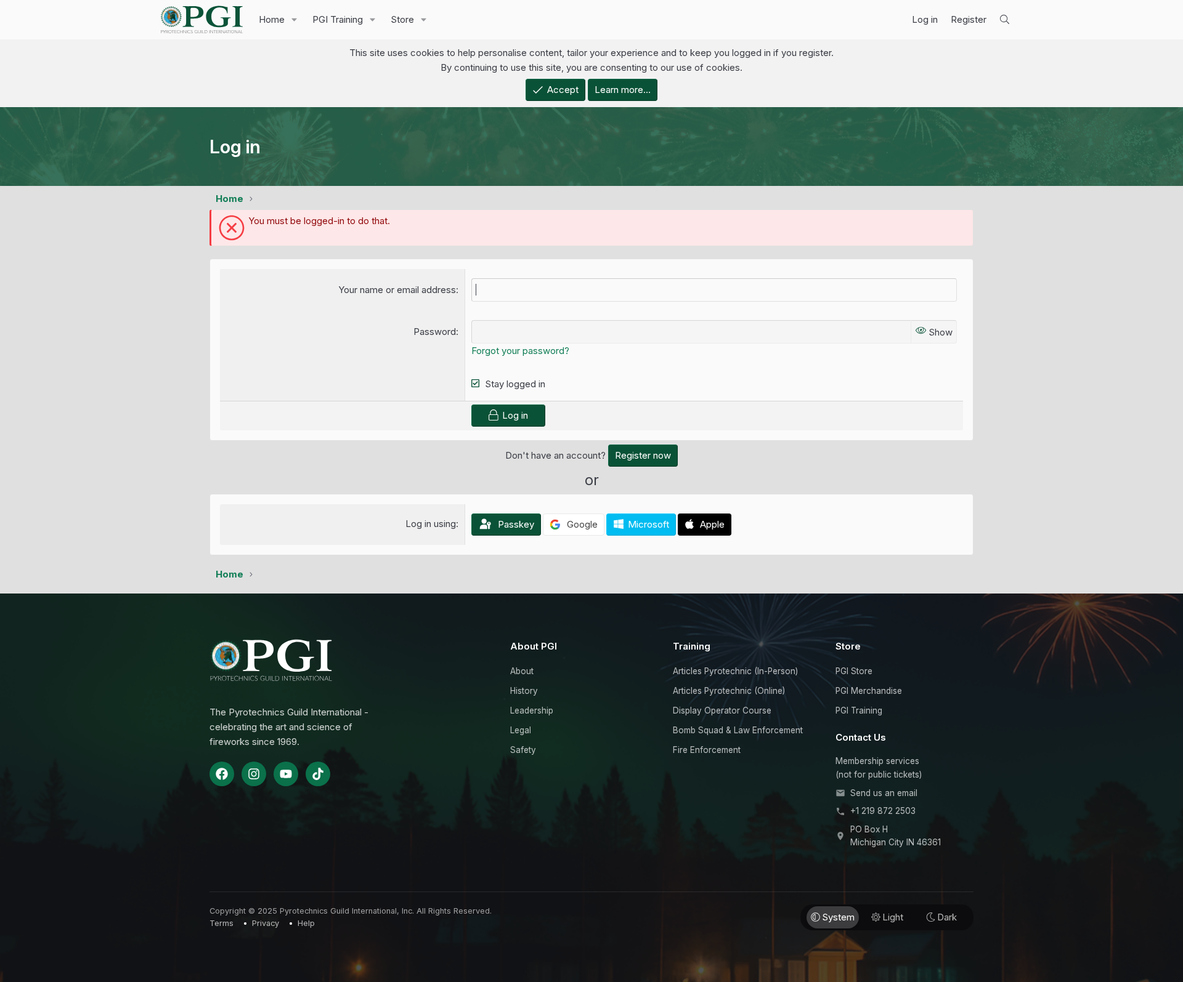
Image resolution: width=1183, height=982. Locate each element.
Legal (520, 730)
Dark (947, 917)
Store (402, 19)
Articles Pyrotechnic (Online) (729, 691)
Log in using (430, 523)
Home (272, 19)
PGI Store (853, 671)
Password (434, 331)
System (838, 917)
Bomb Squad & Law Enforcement (738, 730)
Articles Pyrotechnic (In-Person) (735, 671)
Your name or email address (397, 290)
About (522, 671)
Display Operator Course (722, 710)
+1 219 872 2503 (883, 811)
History (524, 691)
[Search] (1005, 19)
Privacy (265, 923)
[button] (294, 19)
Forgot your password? (520, 350)
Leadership (531, 710)
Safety (523, 750)
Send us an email (883, 793)
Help (306, 923)
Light (892, 917)
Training (691, 646)
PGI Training (337, 19)
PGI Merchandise (868, 691)
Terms (221, 923)
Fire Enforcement (707, 750)
